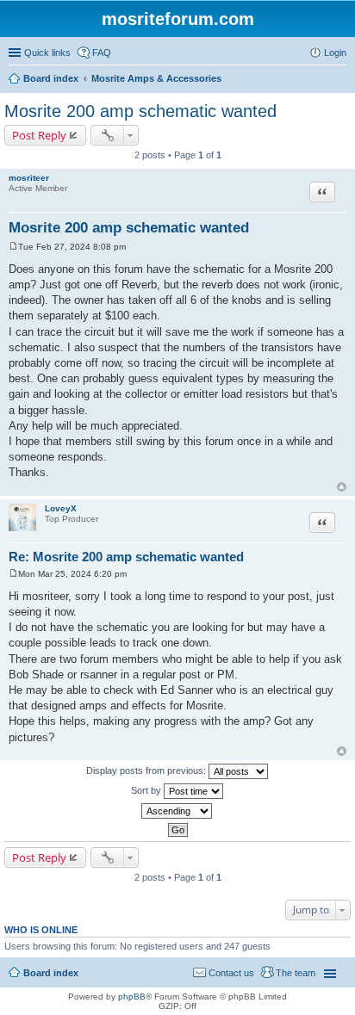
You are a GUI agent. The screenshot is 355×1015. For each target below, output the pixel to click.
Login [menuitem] (335, 52)
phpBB (132, 996)
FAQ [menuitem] (101, 52)
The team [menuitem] (295, 973)
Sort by (147, 790)
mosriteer (29, 178)
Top (341, 487)
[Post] (13, 246)
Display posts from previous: (147, 770)
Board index (50, 973)
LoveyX (61, 508)
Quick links (47, 52)
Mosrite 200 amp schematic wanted (140, 111)
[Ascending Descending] (177, 811)
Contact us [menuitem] (231, 973)
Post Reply (39, 135)
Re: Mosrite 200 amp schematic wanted (126, 556)
